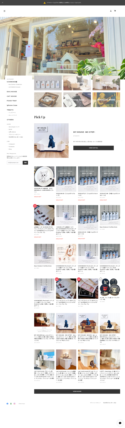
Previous (4, 48)
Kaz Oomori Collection (15, 84)
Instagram (12, 144)
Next (121, 48)
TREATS (10, 110)
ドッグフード (12, 112)
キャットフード (13, 115)
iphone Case (12, 105)
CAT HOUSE (12, 96)
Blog (10, 149)
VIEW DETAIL (93, 148)
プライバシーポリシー (15, 134)
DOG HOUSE (12, 92)
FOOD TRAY (12, 101)
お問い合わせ (12, 132)
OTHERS (10, 120)
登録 (25, 162)
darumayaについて (14, 127)
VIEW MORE (77, 391)
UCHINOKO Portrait (14, 87)
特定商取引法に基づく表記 (16, 137)
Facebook (12, 146)
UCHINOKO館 (12, 82)
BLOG (10, 129)
